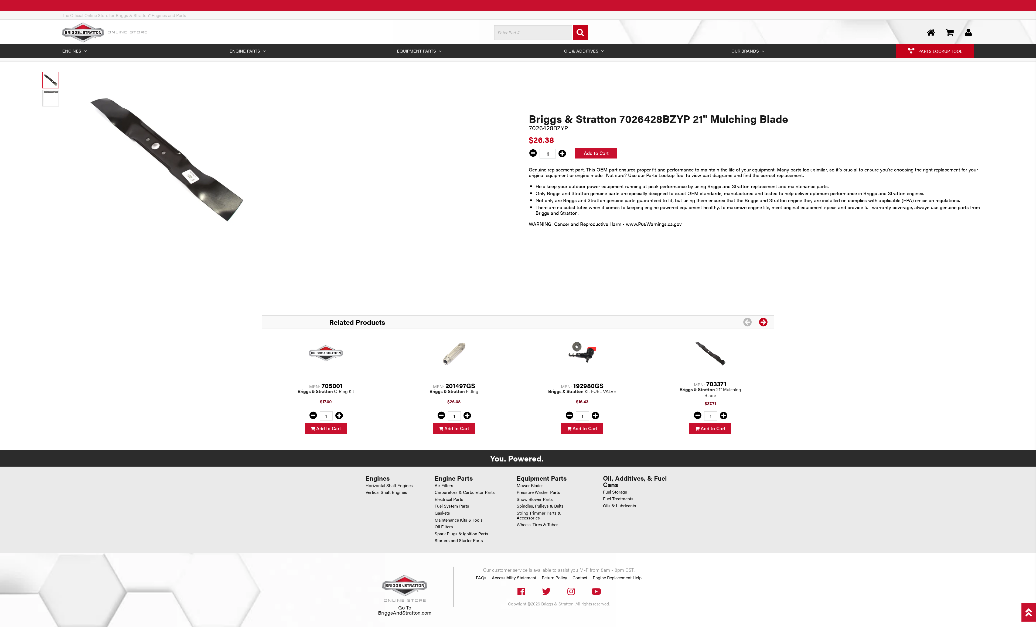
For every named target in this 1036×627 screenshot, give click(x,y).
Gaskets (442, 513)
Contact (579, 578)
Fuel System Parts (452, 506)
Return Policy (554, 578)
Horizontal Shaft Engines (389, 485)
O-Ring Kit (326, 391)
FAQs (481, 578)
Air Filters (444, 485)
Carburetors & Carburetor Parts (465, 492)
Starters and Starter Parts (459, 540)
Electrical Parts (449, 499)
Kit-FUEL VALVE (582, 391)
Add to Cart (596, 153)
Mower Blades (530, 485)
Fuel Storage (615, 492)
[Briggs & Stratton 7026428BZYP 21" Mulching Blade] (167, 159)
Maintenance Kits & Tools (459, 520)
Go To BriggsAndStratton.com (404, 609)
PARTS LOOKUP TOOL (939, 50)
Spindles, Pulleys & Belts (540, 506)
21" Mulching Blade (710, 392)
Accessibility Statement (514, 578)
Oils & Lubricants (619, 505)
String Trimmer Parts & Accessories (539, 515)
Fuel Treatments (618, 498)
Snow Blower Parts (535, 499)
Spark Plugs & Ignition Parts (461, 533)
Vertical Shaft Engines (386, 492)
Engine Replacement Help (617, 578)
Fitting (454, 391)
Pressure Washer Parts (538, 492)
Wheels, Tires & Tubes (537, 524)
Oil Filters (444, 526)
